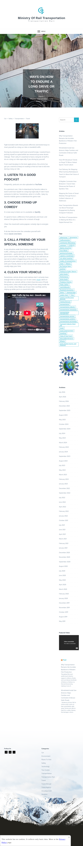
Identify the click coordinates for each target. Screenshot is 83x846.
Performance (64, 277)
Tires (72, 295)
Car (5, 118)
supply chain (64, 295)
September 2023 (64, 456)
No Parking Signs (65, 266)
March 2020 (63, 589)
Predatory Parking (65, 282)
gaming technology (66, 253)
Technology (45, 766)
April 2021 (62, 534)
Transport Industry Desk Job (68, 324)
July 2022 (62, 497)
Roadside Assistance (66, 290)
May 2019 (62, 621)
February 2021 (63, 543)
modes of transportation (68, 261)
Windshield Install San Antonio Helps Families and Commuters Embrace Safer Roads (68, 695)
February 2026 (64, 401)
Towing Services (65, 301)
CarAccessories (65, 240)
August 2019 (63, 617)
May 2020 (62, 580)
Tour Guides (46, 770)
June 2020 (62, 575)
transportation (64, 304)
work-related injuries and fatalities (68, 344)
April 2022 (62, 507)
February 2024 (64, 447)
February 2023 (64, 479)
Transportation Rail (48, 777)
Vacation (44, 794)
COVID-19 (71, 245)
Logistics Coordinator (67, 256)
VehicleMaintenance (66, 338)
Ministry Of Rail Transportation (41, 18)
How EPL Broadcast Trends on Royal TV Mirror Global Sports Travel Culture (68, 162)
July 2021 (62, 525)
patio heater (64, 274)
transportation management (64, 312)
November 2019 (64, 607)
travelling (63, 333)
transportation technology (68, 321)
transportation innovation (68, 309)
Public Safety (64, 284)
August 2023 (63, 461)
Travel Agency (46, 787)
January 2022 (63, 516)
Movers (68, 263)
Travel (28, 118)
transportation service (67, 316)
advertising (63, 237)
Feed (64, 660)
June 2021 (62, 530)
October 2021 (63, 520)
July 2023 (62, 465)
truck (38, 280)
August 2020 (63, 566)
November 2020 (64, 557)
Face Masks (64, 250)
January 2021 (63, 548)
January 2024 (63, 452)
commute (63, 245)
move (61, 263)
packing (62, 269)
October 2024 (63, 424)
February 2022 (64, 511)
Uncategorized (47, 791)
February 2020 (64, 594)
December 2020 (64, 552)
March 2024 (63, 442)
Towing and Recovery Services (67, 298)
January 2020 (63, 598)
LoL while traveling (66, 258)
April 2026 (62, 397)
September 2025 (64, 410)
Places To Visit (46, 759)
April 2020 (62, 585)
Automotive (73, 237)
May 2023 (62, 470)
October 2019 (63, 612)
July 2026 (62, 392)
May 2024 (62, 438)
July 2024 (62, 433)
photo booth (64, 279)
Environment (46, 756)
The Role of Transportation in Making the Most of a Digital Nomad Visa (68, 219)
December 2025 (64, 406)
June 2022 (62, 502)
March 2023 (63, 475)
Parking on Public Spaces (68, 271)
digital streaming (65, 248)
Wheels (62, 341)
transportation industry (67, 307)
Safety (11, 118)
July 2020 (62, 571)
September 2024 (64, 429)
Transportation (19, 118)
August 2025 (63, 415)
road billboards (65, 287)
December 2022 (64, 488)
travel (62, 328)
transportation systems (67, 319)
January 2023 (63, 484)
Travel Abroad (46, 784)
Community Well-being (67, 242)
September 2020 (64, 562)
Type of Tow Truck (66, 336)
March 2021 (63, 539)
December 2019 (64, 603)
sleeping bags (71, 292)
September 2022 (64, 493)
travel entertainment (66, 330)
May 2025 (62, 420)
